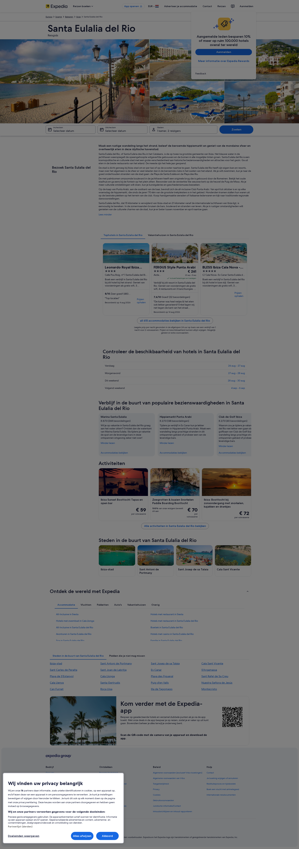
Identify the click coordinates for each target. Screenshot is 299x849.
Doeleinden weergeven (23, 836)
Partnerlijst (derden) (20, 826)
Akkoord (107, 836)
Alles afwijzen (82, 836)
